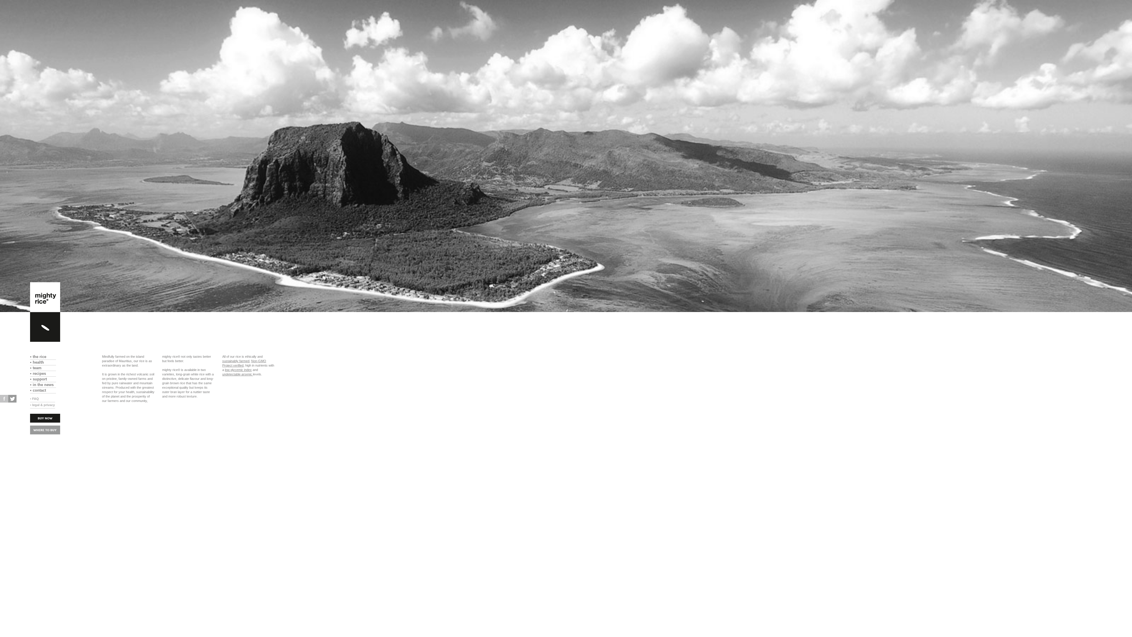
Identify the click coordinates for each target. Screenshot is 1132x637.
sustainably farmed (235, 361)
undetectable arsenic (237, 374)
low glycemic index (238, 370)
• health (41, 362)
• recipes (41, 373)
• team (38, 368)
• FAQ (34, 398)
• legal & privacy (42, 405)
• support (42, 379)
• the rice (43, 356)
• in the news (43, 384)
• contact (40, 390)
